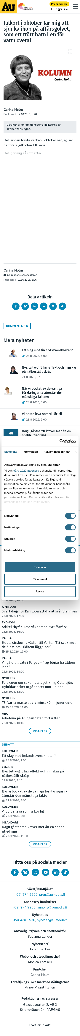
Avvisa (40, 591)
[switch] (70, 527)
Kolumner (10, 751)
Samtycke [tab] (10, 451)
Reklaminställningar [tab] (57, 451)
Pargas (7, 638)
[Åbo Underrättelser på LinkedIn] (56, 872)
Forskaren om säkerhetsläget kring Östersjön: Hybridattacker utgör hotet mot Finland (37, 687)
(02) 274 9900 (26, 894)
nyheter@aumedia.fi (52, 920)
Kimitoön (9, 607)
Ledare (7, 767)
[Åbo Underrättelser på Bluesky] (25, 872)
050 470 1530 (24, 920)
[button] (59, 9)
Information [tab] (30, 451)
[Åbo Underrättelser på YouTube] (45, 872)
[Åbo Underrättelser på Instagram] (35, 872)
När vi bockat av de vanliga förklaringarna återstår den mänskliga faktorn (34, 795)
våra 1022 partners (26, 470)
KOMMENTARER (17, 326)
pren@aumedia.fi (52, 894)
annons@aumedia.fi (52, 907)
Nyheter (8, 678)
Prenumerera (59, 4)
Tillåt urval (40, 579)
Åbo (5, 714)
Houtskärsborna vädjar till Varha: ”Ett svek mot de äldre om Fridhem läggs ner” (39, 647)
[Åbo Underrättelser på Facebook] (15, 872)
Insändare (10, 822)
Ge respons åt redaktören (22, 275)
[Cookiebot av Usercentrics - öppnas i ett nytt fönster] (59, 441)
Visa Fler (40, 731)
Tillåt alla (40, 567)
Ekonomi (8, 622)
